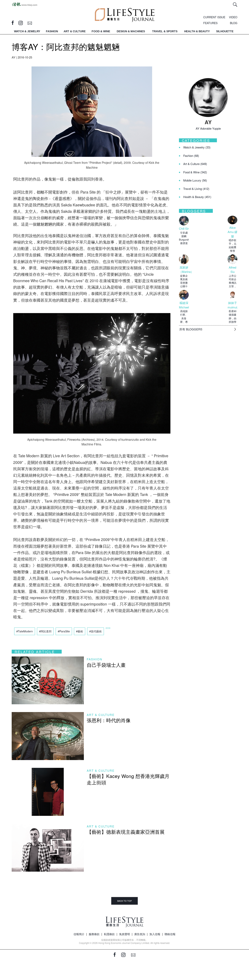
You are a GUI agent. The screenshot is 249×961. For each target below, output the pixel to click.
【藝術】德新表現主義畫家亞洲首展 (126, 831)
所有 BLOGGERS (190, 329)
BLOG (233, 23)
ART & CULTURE (75, 31)
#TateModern (24, 631)
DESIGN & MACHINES (131, 31)
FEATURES (210, 23)
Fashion (94, 659)
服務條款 (94, 934)
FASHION (52, 31)
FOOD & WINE (101, 31)
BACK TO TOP (124, 900)
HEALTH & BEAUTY (197, 31)
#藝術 (79, 631)
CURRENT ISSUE (214, 17)
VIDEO (233, 17)
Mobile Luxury (195, 180)
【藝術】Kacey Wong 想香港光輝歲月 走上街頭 (128, 779)
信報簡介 (79, 934)
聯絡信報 (170, 934)
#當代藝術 (95, 631)
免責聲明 (124, 934)
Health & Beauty (197, 197)
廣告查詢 (139, 934)
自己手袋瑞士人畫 (106, 664)
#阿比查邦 (45, 631)
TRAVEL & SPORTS (164, 31)
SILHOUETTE (224, 31)
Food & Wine (195, 172)
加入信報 (154, 934)
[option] (184, 230)
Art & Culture (101, 715)
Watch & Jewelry (196, 147)
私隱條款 (109, 934)
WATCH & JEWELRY (27, 31)
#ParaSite (64, 631)
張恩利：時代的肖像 (109, 720)
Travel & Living (196, 189)
